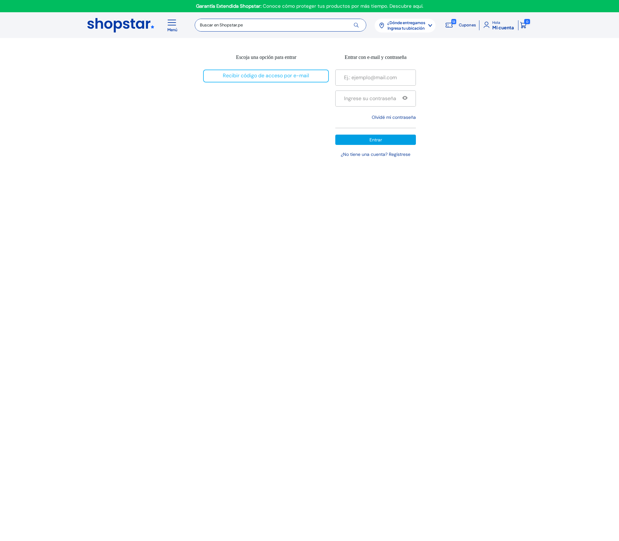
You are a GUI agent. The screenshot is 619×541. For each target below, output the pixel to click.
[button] (173, 25)
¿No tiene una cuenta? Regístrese (375, 154)
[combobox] (280, 25)
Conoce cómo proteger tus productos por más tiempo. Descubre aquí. (309, 6)
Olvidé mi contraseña (394, 117)
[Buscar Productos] (358, 25)
